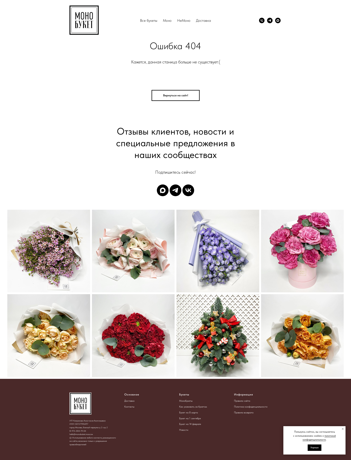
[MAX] (278, 20)
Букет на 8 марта (188, 412)
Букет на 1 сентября (190, 418)
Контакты (129, 406)
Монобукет (185, 400)
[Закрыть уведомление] (343, 429)
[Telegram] (270, 20)
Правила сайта (242, 400)
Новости (183, 429)
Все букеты (148, 20)
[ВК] (188, 190)
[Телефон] (262, 20)
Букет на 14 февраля (190, 424)
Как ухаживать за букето (192, 406)
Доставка (203, 20)
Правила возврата (243, 412)
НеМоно (183, 20)
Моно (167, 20)
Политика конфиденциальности (250, 406)
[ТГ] (175, 190)
